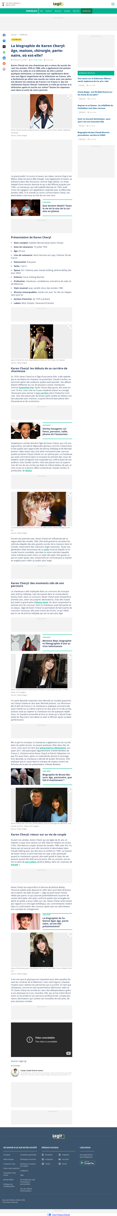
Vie (41, 11)
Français (31, 10)
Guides (67, 11)
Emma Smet (42, 602)
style (46, 549)
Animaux (81, 85)
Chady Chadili (38, 60)
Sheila (28, 470)
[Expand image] (69, 97)
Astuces (58, 11)
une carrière (42, 393)
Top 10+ (76, 11)
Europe (14, 864)
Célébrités (86, 11)
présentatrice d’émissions (53, 747)
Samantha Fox (26, 387)
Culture (48, 11)
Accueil (14, 34)
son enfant (30, 861)
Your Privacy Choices (61, 1214)
